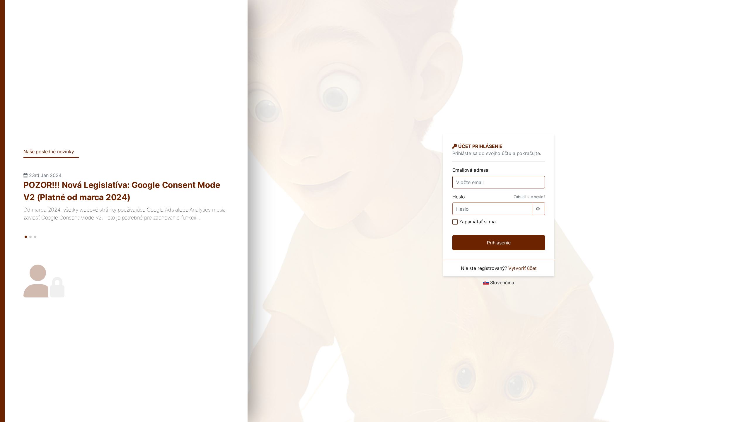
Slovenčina (502, 282)
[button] (26, 237)
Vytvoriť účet (522, 268)
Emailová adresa (470, 170)
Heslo (458, 197)
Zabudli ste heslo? (529, 197)
